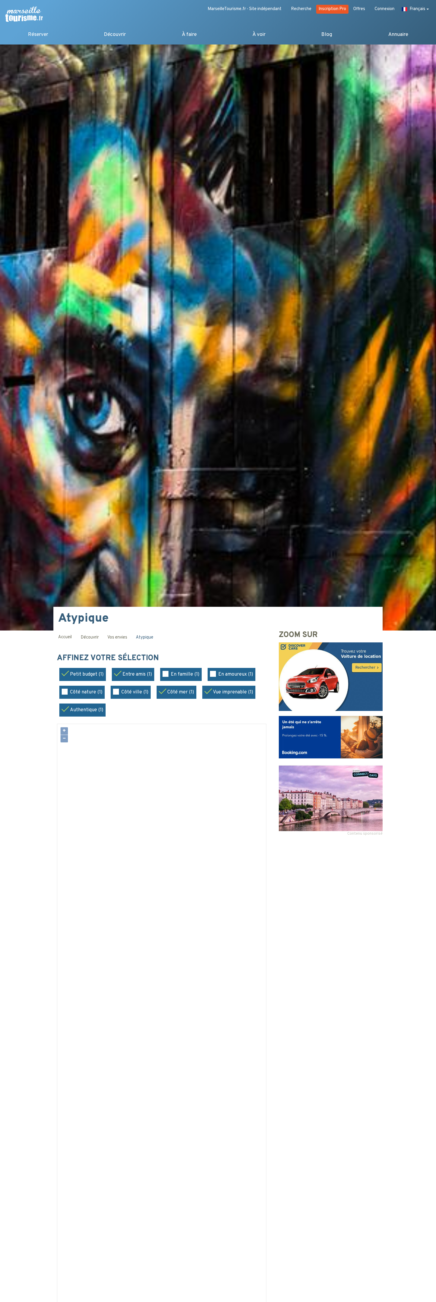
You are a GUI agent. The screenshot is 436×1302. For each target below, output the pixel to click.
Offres (359, 9)
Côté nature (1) (86, 692)
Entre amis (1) (137, 674)
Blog (326, 34)
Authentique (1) (86, 710)
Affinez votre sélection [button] (109, 658)
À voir (258, 34)
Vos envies (117, 637)
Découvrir (115, 34)
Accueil (65, 637)
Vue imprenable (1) (233, 692)
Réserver (38, 34)
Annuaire (398, 34)
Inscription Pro (332, 9)
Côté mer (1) (180, 692)
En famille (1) (185, 674)
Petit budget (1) (87, 674)
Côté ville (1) (134, 692)
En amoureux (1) (235, 674)
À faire (189, 34)
